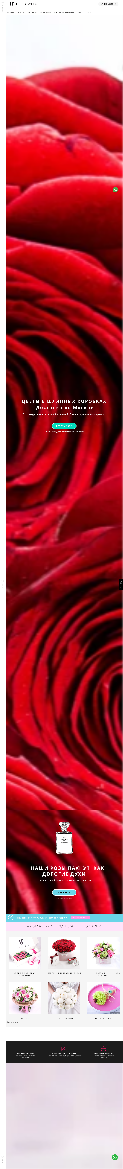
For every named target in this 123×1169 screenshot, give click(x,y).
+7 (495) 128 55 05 (108, 4)
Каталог (10, 12)
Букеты (21, 12)
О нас (80, 12)
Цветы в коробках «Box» (64, 12)
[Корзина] (121, 582)
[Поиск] (121, 586)
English (89, 12)
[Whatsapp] (115, 1157)
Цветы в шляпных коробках (39, 12)
